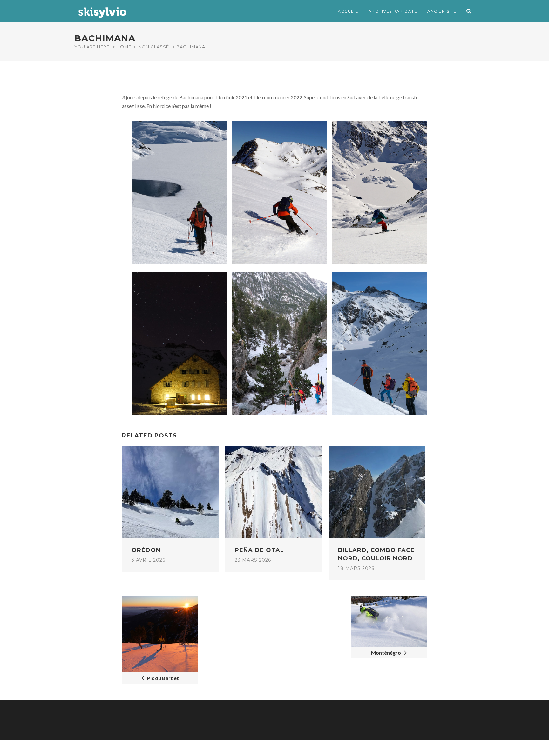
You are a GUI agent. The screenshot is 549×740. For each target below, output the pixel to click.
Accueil (348, 11)
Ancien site (442, 11)
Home (124, 46)
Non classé (153, 46)
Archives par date (393, 11)
